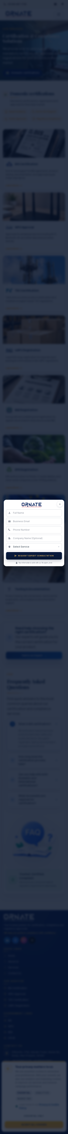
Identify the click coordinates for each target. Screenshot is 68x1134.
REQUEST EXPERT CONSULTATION (36, 556)
